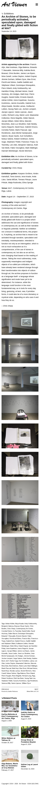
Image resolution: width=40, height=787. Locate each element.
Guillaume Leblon (22, 643)
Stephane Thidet (7, 681)
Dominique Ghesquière (25, 633)
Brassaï (17, 626)
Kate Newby (27, 658)
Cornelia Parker (7, 631)
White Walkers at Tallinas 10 (8, 739)
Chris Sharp (11, 628)
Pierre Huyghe (6, 676)
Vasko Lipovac (16, 683)
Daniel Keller (26, 631)
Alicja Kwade (19, 623)
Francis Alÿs (26, 638)
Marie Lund (23, 666)
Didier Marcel (12, 633)
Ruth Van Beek (19, 678)
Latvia (32, 661)
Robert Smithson (7, 678)
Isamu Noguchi (23, 648)
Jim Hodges (19, 656)
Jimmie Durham (29, 656)
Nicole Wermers (26, 671)
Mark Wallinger (32, 666)
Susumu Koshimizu (19, 681)
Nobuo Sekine (11, 673)
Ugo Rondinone (32, 681)
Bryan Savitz (24, 626)
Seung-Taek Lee (30, 678)
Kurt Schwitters (24, 661)
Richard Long (26, 676)
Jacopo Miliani (12, 651)
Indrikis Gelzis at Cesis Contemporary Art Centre (29, 714)
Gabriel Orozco (20, 641)
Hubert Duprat (23, 646)
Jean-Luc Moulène (24, 653)
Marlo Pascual (6, 668)
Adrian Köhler (9, 623)
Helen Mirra (14, 646)
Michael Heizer (32, 668)
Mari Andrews (13, 666)
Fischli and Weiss (15, 638)
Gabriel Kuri (10, 641)
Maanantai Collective (23, 663)
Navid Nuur (5, 671)
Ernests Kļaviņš (21, 636)
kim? (7, 661)
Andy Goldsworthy (30, 623)
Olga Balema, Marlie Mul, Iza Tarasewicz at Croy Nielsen (10, 766)
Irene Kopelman (11, 648)
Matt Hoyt (15, 668)
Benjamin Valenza (8, 626)
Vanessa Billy (6, 683)
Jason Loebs (12, 653)
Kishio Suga (14, 661)
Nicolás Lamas (15, 671)
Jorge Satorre (17, 658)
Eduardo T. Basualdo (8, 636)
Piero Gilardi (30, 673)
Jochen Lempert (7, 658)
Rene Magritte (16, 676)
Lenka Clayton (10, 663)
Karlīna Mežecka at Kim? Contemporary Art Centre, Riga (10, 716)
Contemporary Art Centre (24, 628)
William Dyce (26, 683)
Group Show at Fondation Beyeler (28, 741)
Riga (33, 676)
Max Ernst (22, 668)
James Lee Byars (23, 651)
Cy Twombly (17, 631)
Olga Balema (21, 673)
